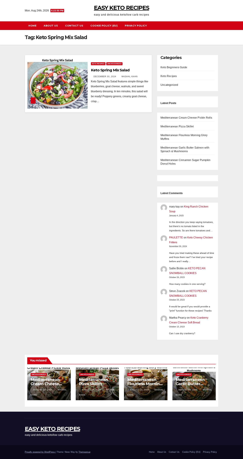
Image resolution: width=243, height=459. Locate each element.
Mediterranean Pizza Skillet (177, 126)
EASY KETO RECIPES (121, 7)
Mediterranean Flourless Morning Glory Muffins (144, 383)
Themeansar (84, 452)
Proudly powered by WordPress (40, 452)
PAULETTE (176, 237)
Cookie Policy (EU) (104, 25)
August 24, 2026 (43, 390)
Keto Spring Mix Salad (110, 70)
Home (32, 25)
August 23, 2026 (140, 390)
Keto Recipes (98, 64)
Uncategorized (114, 64)
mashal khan (130, 76)
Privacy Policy (136, 25)
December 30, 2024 (105, 76)
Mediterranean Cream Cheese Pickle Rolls (186, 117)
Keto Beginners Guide (174, 67)
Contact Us (74, 25)
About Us (51, 25)
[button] (217, 25)
